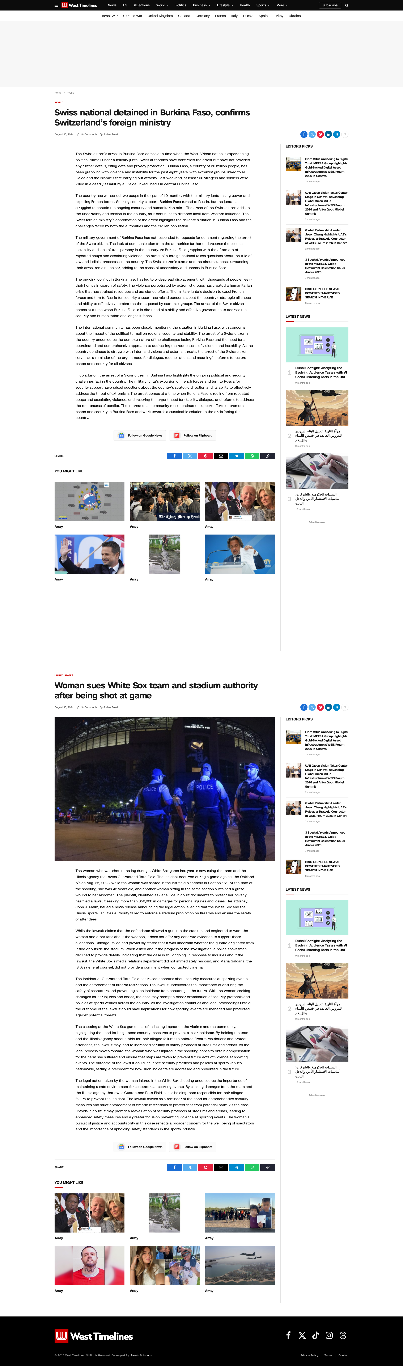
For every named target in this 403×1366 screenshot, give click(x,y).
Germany (203, 15)
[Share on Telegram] (336, 134)
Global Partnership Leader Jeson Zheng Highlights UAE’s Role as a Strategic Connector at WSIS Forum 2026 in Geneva (326, 236)
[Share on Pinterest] (320, 134)
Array (59, 526)
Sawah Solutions (141, 1355)
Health (245, 5)
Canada (184, 15)
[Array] (89, 501)
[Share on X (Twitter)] (312, 134)
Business (200, 5)
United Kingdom (160, 15)
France (220, 15)
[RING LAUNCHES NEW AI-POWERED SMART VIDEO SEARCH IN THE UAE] (293, 294)
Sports (261, 5)
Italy (234, 15)
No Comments (89, 134)
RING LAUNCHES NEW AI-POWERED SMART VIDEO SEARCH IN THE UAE (322, 293)
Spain (263, 15)
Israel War (110, 15)
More (280, 5)
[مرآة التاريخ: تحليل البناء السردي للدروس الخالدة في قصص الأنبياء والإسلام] (317, 407)
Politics (180, 5)
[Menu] (56, 5)
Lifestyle (223, 5)
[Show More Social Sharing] (344, 134)
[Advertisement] (201, 54)
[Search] (346, 5)
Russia (248, 15)
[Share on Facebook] (303, 134)
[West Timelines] (79, 5)
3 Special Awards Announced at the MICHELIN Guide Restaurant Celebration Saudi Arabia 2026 (325, 266)
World (160, 5)
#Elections (142, 5)
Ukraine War (132, 15)
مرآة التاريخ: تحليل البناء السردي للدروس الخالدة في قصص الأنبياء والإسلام (318, 436)
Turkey (278, 15)
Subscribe (330, 5)
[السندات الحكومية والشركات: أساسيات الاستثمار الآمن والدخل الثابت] (317, 471)
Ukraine (295, 15)
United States (64, 675)
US (125, 5)
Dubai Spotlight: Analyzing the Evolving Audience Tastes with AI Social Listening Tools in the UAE (321, 372)
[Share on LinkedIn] (328, 134)
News (112, 5)
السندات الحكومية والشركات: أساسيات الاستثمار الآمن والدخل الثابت (317, 499)
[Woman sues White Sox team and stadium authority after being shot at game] (165, 789)
